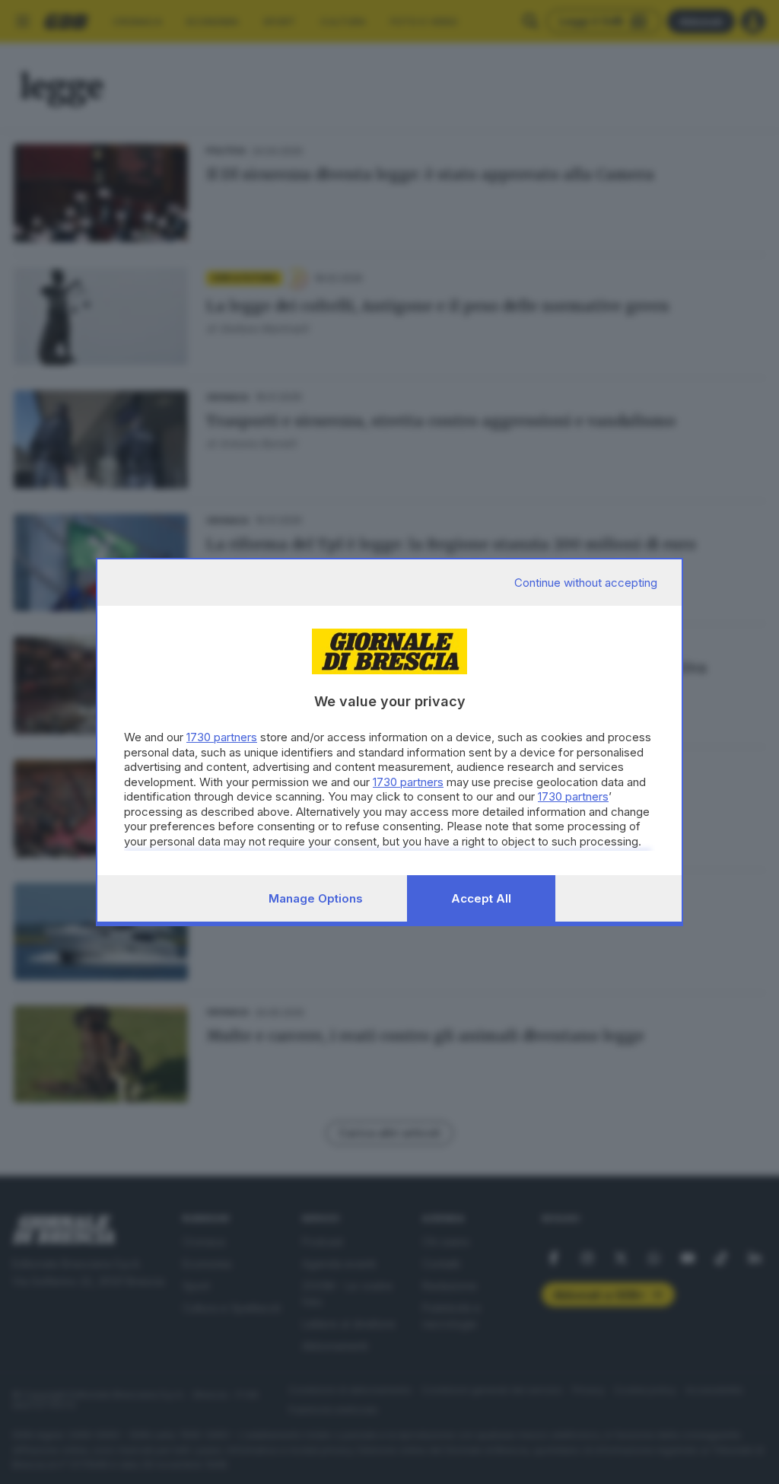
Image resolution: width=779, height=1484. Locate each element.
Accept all (481, 898)
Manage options (316, 898)
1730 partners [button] (221, 737)
